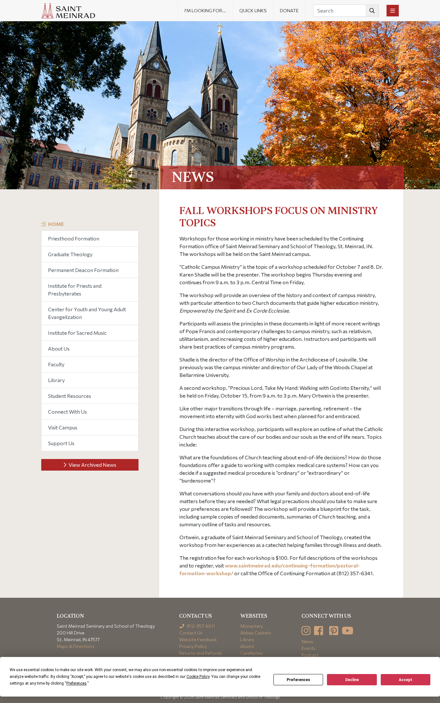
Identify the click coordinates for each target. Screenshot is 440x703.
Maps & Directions (75, 646)
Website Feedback (198, 639)
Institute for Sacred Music (77, 333)
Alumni (247, 646)
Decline (352, 680)
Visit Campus (62, 427)
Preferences (298, 680)
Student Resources (69, 396)
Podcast (310, 655)
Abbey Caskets (255, 632)
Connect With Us (67, 411)
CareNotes (251, 653)
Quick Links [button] (253, 10)
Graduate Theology (70, 254)
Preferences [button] (76, 683)
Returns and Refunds (200, 653)
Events (308, 648)
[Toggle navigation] (393, 10)
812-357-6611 (200, 626)
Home (56, 224)
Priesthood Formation (73, 238)
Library (56, 380)
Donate (289, 10)
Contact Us (191, 632)
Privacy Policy (193, 646)
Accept (405, 680)
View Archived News (92, 465)
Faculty (56, 364)
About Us (59, 348)
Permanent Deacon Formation (83, 270)
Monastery (251, 626)
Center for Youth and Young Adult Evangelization (87, 313)
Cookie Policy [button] (198, 676)
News (307, 641)
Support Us (61, 443)
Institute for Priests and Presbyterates (74, 289)
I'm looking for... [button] (205, 10)
